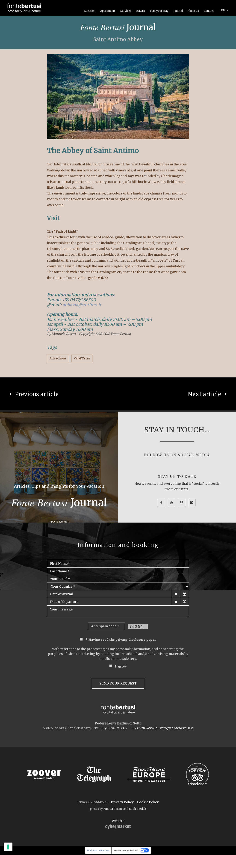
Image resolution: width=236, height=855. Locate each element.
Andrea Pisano (113, 808)
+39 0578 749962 (144, 728)
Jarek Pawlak (137, 808)
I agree (121, 666)
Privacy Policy (122, 802)
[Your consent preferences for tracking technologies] (8, 847)
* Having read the (121, 639)
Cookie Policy (148, 802)
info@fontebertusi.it (176, 728)
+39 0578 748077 (114, 728)
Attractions (58, 358)
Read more (59, 522)
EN (223, 10)
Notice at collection (98, 850)
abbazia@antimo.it (81, 305)
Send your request (118, 683)
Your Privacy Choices (126, 850)
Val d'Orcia (82, 358)
